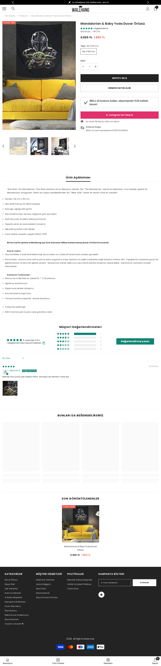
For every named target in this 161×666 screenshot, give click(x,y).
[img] (9, 366)
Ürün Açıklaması (78, 177)
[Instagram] (101, 595)
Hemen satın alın (119, 88)
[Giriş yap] (148, 8)
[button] (3, 146)
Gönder (144, 582)
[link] (21, 475)
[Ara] (13, 9)
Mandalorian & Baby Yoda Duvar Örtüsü (80, 548)
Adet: (83, 60)
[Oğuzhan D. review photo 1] (10, 388)
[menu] (4, 9)
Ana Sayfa (10, 15)
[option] (80, 2)
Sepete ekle (119, 78)
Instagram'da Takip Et (121, 115)
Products (23, 15)
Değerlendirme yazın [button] (135, 341)
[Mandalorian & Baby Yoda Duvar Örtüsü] (80, 523)
